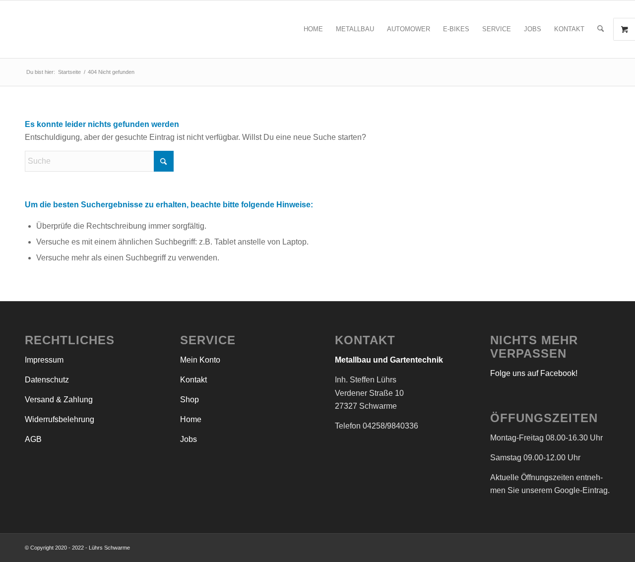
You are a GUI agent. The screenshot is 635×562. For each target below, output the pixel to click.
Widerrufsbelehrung (59, 419)
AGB (33, 439)
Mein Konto (200, 360)
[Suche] (600, 29)
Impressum (44, 360)
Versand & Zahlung (59, 399)
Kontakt (193, 379)
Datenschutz (47, 379)
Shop (189, 399)
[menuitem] (313, 29)
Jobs (188, 439)
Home (190, 419)
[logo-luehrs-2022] (132, 29)
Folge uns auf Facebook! (533, 373)
